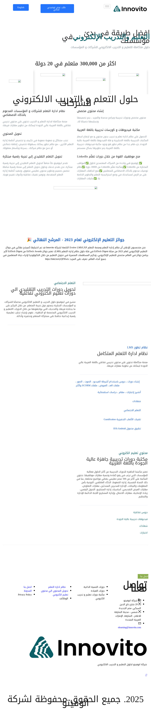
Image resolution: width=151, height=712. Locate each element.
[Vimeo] (75, 689)
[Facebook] (75, 675)
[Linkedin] (75, 682)
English (20, 7)
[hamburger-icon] (107, 6)
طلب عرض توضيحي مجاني (56, 8)
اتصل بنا (143, 576)
